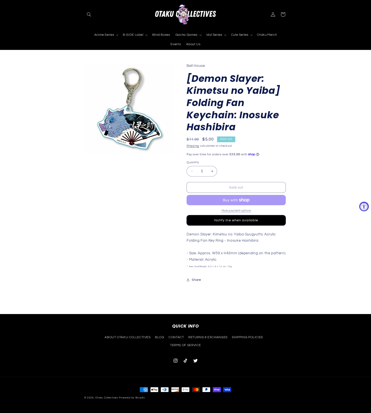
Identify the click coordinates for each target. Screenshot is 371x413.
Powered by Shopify (132, 398)
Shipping (193, 146)
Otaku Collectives (106, 398)
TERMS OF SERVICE (185, 345)
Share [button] (196, 279)
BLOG (159, 337)
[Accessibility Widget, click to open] (364, 206)
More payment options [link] (236, 210)
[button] (89, 14)
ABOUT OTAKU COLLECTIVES (128, 337)
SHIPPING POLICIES (247, 337)
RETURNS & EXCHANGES (208, 337)
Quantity (193, 162)
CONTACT (176, 337)
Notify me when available (236, 220)
